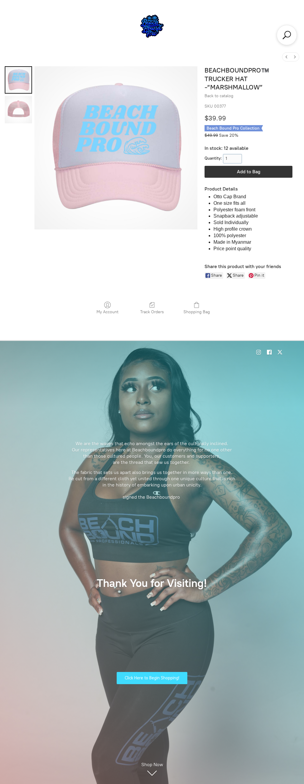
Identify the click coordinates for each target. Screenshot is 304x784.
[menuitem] (286, 57)
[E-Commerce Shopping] (152, 26)
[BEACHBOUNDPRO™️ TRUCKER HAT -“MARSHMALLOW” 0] (18, 80)
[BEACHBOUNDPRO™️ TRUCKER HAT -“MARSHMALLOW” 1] (18, 109)
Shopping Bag (196, 311)
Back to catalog (219, 95)
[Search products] (286, 35)
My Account (107, 311)
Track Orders (152, 311)
